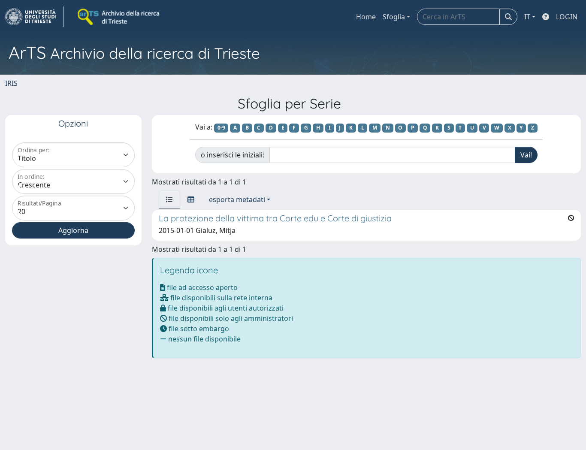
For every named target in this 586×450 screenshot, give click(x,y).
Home (366, 16)
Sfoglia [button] (394, 16)
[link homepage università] (119, 16)
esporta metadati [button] (237, 199)
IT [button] (527, 16)
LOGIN (566, 16)
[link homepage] (34, 16)
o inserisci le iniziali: (232, 155)
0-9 (221, 127)
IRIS (11, 83)
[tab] (169, 199)
